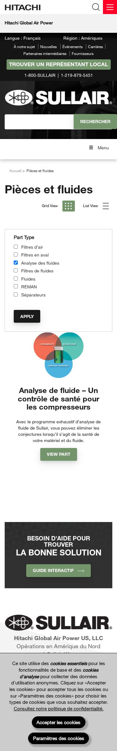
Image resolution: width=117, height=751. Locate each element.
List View (91, 205)
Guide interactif (55, 570)
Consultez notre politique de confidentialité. (59, 708)
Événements (72, 46)
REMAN (29, 286)
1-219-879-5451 (77, 75)
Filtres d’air (32, 247)
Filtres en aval (35, 254)
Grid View (50, 205)
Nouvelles (48, 46)
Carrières (95, 46)
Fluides (28, 278)
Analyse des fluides (40, 263)
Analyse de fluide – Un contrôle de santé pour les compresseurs (58, 398)
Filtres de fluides (37, 270)
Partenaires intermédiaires (44, 53)
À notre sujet (24, 46)
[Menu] (110, 7)
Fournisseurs (83, 53)
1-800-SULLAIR (40, 75)
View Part (59, 454)
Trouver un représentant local (58, 64)
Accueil (15, 170)
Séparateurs (33, 294)
